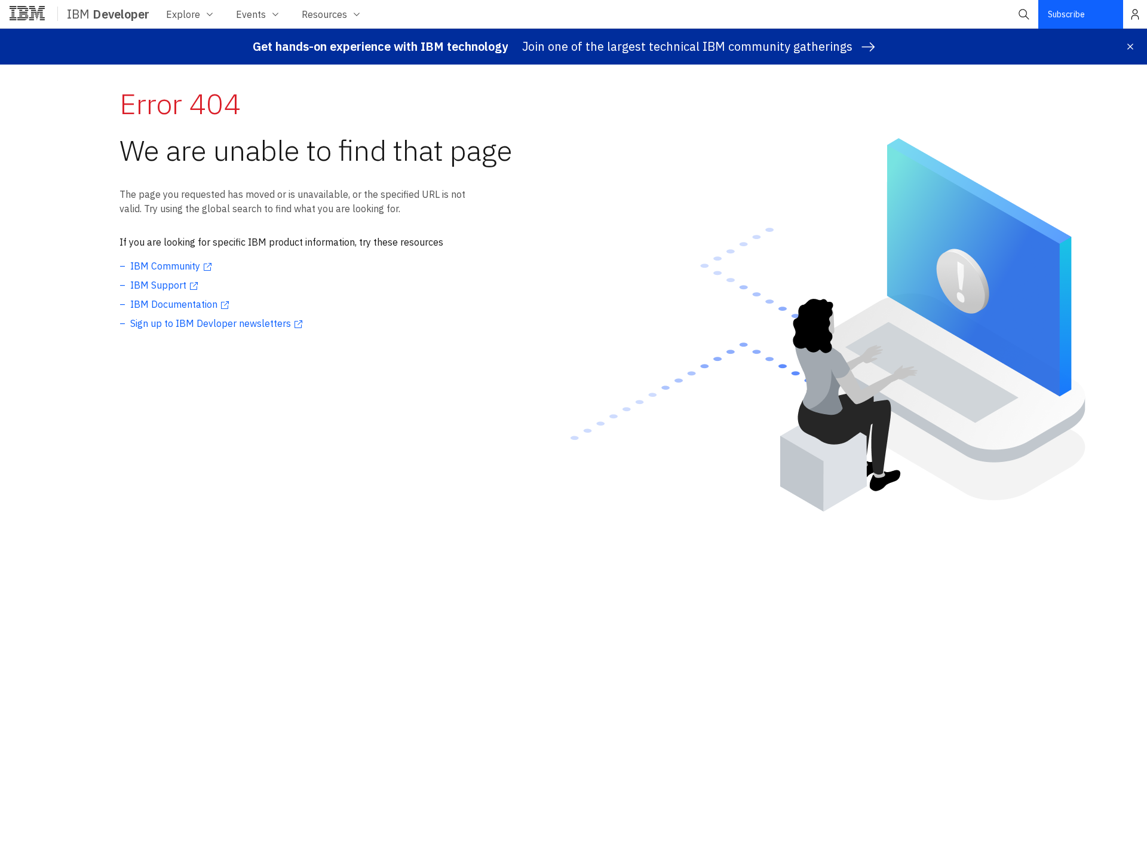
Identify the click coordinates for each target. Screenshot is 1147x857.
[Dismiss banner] (1130, 47)
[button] (1024, 14)
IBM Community (165, 266)
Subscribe (1066, 14)
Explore (183, 14)
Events (251, 14)
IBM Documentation (173, 304)
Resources (324, 14)
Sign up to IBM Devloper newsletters (210, 323)
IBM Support (158, 285)
